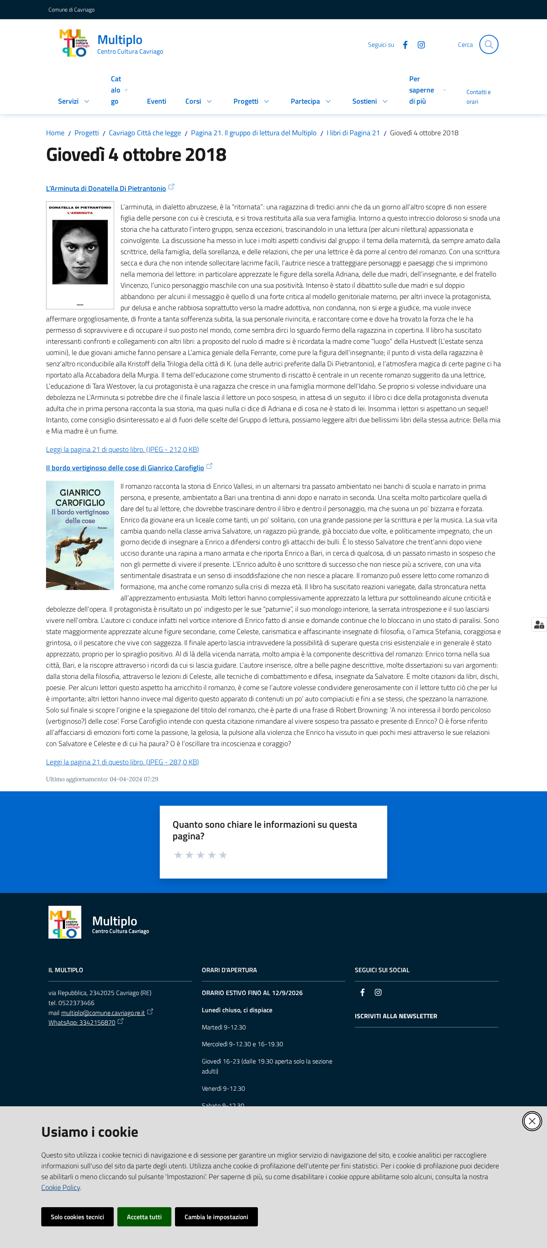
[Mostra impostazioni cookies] (539, 624)
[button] (489, 44)
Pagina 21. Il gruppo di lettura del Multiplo (254, 132)
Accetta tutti (144, 1217)
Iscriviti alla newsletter (396, 1016)
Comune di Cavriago (71, 9)
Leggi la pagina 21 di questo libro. (122, 449)
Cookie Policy (60, 1187)
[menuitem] (74, 102)
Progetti (86, 132)
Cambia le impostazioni (216, 1217)
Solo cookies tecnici (77, 1217)
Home (55, 132)
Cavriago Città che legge (145, 132)
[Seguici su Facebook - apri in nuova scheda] (402, 44)
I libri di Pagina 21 (353, 132)
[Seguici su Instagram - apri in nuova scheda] (418, 44)
